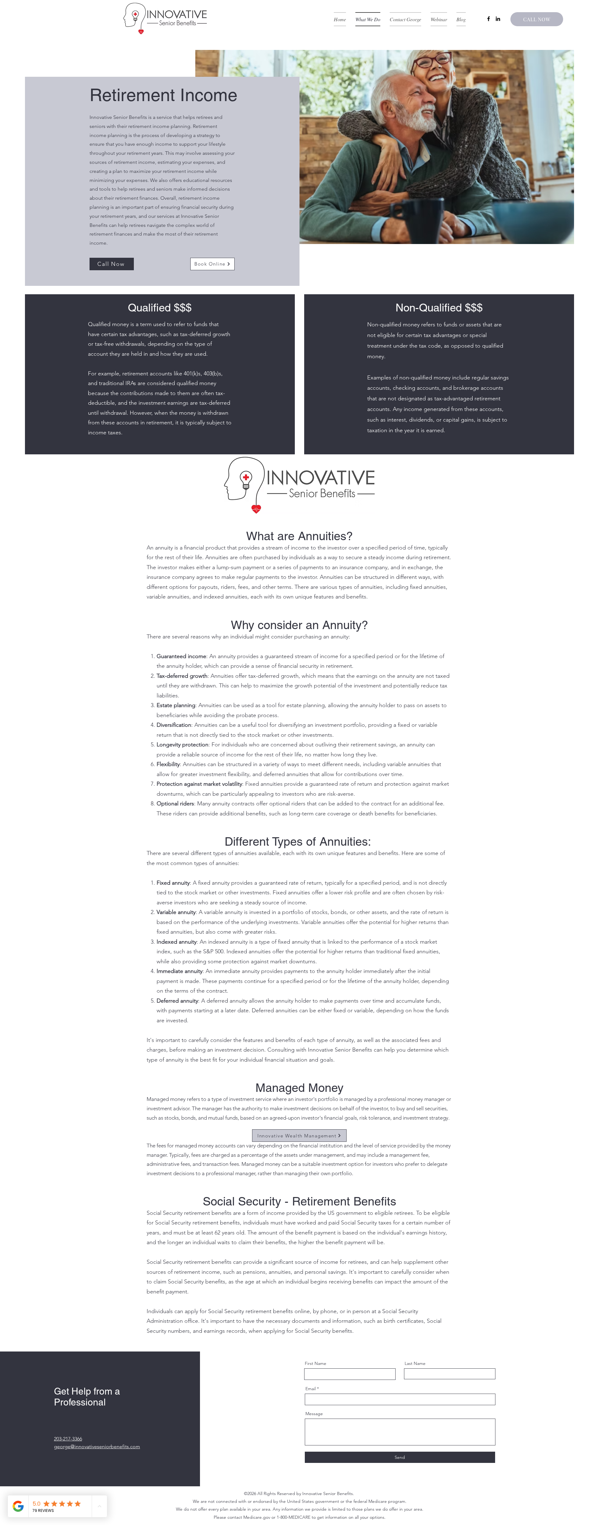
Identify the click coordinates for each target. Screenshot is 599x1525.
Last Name (415, 1363)
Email (310, 1388)
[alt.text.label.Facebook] (488, 19)
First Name (315, 1363)
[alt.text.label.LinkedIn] (498, 19)
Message (314, 1413)
